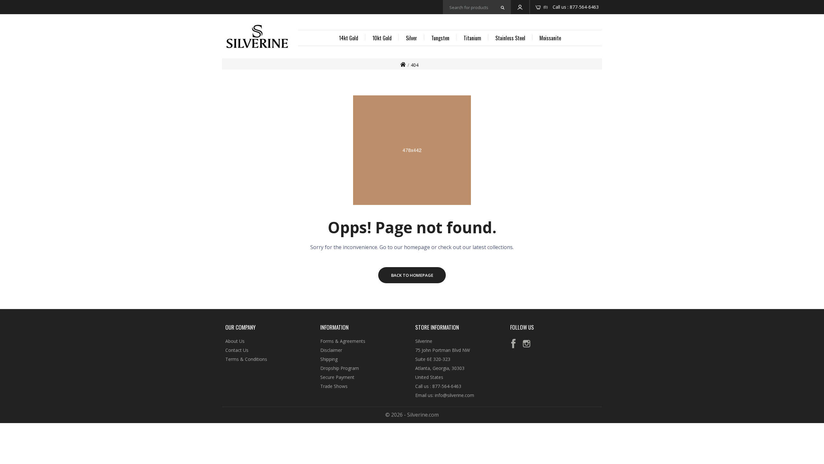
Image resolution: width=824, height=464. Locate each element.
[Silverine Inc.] (257, 37)
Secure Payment (337, 377)
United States (429, 377)
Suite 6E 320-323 (432, 359)
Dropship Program (339, 368)
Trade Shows (334, 386)
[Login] (520, 7)
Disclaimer (331, 350)
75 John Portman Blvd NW (442, 350)
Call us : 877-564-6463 (438, 386)
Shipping (329, 359)
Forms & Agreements (342, 341)
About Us (235, 341)
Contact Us (236, 350)
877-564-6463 (584, 7)
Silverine (423, 341)
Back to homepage (412, 275)
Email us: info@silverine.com (444, 395)
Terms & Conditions (246, 359)
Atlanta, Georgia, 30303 (439, 368)
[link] (811, 417)
